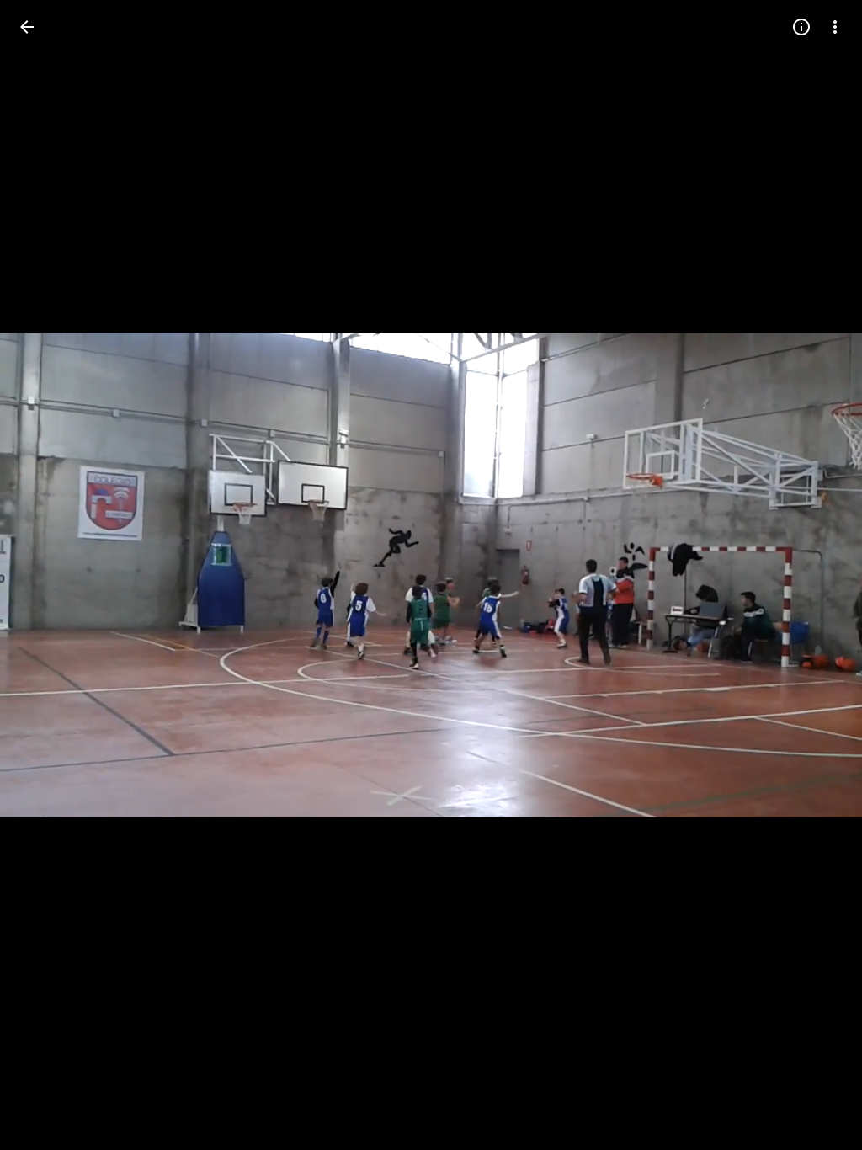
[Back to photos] (27, 27)
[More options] (835, 27)
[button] (47, 575)
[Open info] (801, 27)
